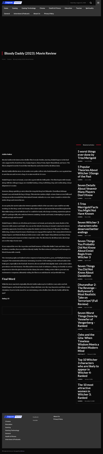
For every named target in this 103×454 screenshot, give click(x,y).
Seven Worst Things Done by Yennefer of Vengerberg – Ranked (87, 319)
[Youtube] (30, 420)
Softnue (22, 451)
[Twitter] (11, 310)
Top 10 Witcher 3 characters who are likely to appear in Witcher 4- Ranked (88, 367)
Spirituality (81, 354)
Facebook (35, 417)
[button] (90, 2)
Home (4, 59)
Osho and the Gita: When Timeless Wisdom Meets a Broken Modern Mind (88, 342)
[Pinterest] (15, 310)
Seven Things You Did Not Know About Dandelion (86, 271)
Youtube (35, 420)
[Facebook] (6, 310)
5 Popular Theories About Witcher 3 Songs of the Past (88, 171)
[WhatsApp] (20, 310)
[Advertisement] (51, 31)
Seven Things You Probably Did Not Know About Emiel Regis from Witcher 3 (86, 249)
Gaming (80, 161)
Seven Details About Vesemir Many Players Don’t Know (87, 190)
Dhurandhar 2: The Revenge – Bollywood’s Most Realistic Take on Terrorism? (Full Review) (88, 294)
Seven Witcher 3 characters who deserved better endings (88, 227)
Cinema (9, 59)
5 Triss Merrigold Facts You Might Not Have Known (88, 208)
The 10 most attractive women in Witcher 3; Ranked (85, 391)
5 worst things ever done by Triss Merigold (87, 155)
